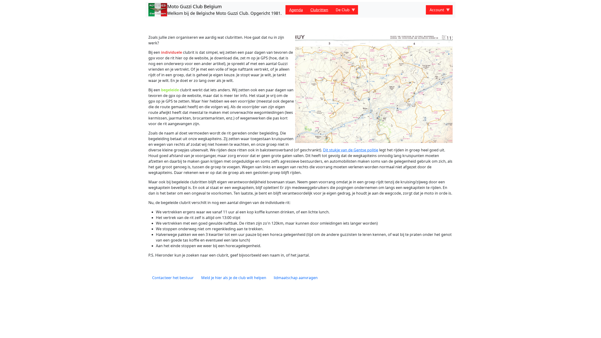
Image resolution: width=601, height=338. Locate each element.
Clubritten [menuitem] (319, 9)
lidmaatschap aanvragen (296, 277)
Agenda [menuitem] (296, 9)
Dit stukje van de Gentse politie (350, 150)
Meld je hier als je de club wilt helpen (233, 277)
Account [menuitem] (435, 11)
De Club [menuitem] (341, 11)
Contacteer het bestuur (173, 277)
